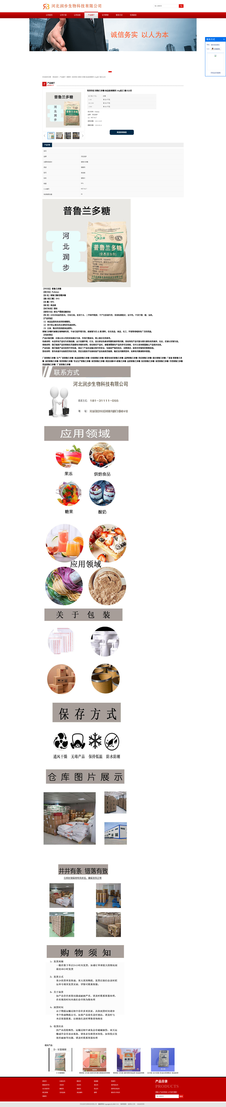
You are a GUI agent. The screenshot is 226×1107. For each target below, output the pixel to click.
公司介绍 (63, 15)
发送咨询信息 (122, 132)
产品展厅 (91, 15)
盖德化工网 (131, 1104)
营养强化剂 (114, 1085)
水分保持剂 (45, 1089)
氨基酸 (96, 1081)
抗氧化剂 (62, 1081)
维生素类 (45, 1092)
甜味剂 (44, 1081)
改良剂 (79, 1085)
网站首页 (55, 77)
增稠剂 (69, 77)
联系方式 (119, 15)
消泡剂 (62, 1085)
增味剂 (79, 1089)
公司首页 (49, 15)
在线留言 (133, 15)
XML (117, 1104)
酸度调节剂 (45, 1085)
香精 (95, 1092)
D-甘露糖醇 (60, 1073)
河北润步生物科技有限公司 (88, 1104)
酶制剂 (62, 1089)
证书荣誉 (105, 15)
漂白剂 (96, 1085)
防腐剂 (113, 1081)
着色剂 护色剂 (115, 1092)
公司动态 (77, 15)
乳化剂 (96, 1089)
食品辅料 (79, 1092)
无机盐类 (62, 1092)
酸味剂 (79, 1081)
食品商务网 (140, 1104)
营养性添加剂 (115, 1089)
